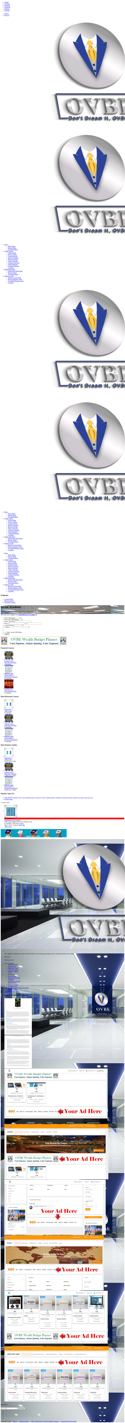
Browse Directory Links (15, 279)
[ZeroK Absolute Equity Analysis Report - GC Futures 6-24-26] (18, 1068)
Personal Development (10, 677)
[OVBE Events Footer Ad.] (56, 1123)
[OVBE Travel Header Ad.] (54, 1290)
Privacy (15, 1421)
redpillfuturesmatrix (50, 797)
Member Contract (13, 971)
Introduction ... (8, 709)
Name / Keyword (9, 621)
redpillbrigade (58, 797)
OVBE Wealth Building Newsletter (18, 988)
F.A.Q (10, 973)
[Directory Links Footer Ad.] (56, 1345)
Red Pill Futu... (8, 689)
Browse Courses (9, 601)
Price (5, 623)
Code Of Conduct (13, 969)
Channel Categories (13, 263)
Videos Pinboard (13, 264)
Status (6, 618)
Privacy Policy (12, 976)
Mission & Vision (13, 968)
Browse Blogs (12, 248)
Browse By (7, 619)
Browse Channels (13, 258)
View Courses (5, 613)
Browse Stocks (12, 273)
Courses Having (9, 625)
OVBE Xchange (13, 984)
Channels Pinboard (13, 266)
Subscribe (21, 1408)
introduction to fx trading (78, 797)
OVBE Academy (13, 989)
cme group (8, 797)
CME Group (8, 711)
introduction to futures (67, 797)
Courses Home (8, 599)
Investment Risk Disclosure (69, 1421)
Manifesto (11, 979)
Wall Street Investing (10, 662)
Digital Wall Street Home (15, 271)
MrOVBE (22, 825)
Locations (11, 268)
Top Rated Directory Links (16, 281)
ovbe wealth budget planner (28, 797)
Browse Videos (12, 254)
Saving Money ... (9, 675)
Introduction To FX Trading (12, 820)
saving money (38, 797)
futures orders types (88, 797)
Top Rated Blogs (13, 249)
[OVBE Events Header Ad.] (56, 1179)
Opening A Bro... (9, 661)
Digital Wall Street (13, 991)
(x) (36, 615)
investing (15, 797)
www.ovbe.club (9, 963)
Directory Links (12, 986)
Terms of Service (24, 1421)
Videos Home (12, 253)
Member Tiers (12, 966)
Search (7, 634)
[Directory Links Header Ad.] (56, 1401)
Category (7, 627)
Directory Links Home (14, 278)
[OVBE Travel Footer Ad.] (55, 1234)
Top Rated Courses (9, 602)
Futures (44, 797)
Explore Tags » (8, 799)
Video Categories (13, 261)
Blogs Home (11, 246)
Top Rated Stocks (13, 274)
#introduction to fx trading (26, 615)
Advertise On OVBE (14, 981)
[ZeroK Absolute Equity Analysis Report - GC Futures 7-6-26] (18, 1034)
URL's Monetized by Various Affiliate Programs (45, 1421)
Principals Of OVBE (14, 978)
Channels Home (12, 256)
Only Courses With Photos (14, 632)
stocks (20, 797)
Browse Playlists (13, 259)
